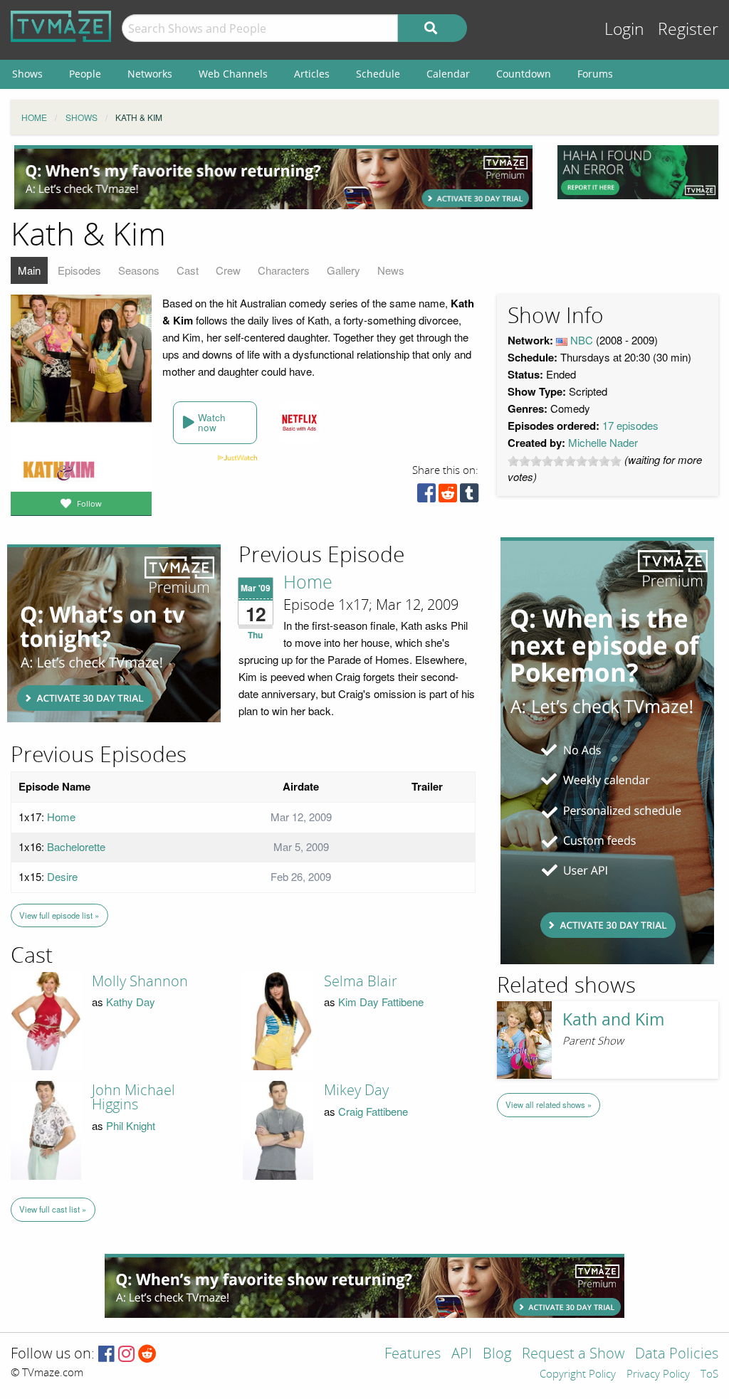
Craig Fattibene (373, 1111)
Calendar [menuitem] (448, 73)
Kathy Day (130, 1001)
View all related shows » (548, 1104)
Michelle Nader (603, 442)
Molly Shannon (140, 981)
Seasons (138, 270)
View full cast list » (52, 1209)
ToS (709, 1374)
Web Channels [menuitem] (233, 73)
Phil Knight (130, 1125)
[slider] (565, 461)
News (390, 270)
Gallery (343, 270)
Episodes (79, 270)
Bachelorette (76, 846)
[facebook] (426, 496)
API (461, 1354)
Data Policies (676, 1354)
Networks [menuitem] (149, 73)
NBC (581, 339)
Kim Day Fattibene (381, 1001)
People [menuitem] (85, 73)
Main (29, 270)
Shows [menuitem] (27, 73)
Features (412, 1354)
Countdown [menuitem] (523, 73)
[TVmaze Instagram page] (126, 1354)
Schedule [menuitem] (378, 73)
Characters (284, 270)
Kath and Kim (613, 1019)
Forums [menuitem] (595, 73)
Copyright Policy (578, 1374)
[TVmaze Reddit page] (147, 1354)
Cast (188, 270)
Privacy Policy (658, 1374)
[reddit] (448, 496)
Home (307, 582)
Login (624, 29)
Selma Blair (360, 981)
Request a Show (573, 1354)
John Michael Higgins (133, 1097)
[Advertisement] (273, 177)
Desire (62, 876)
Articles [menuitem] (312, 73)
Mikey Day (356, 1090)
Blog (497, 1354)
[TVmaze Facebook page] (106, 1354)
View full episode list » (59, 915)
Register (688, 29)
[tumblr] (469, 496)
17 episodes (630, 425)
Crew (228, 270)
